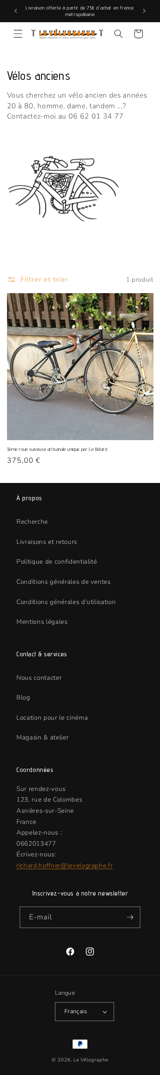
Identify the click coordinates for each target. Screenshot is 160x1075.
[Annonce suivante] (144, 11)
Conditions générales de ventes (63, 581)
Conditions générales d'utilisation (66, 601)
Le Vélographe (90, 1059)
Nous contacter (39, 677)
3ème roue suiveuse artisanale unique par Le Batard (57, 449)
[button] (18, 34)
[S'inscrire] (130, 917)
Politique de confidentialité (56, 561)
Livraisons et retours (46, 541)
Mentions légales (42, 621)
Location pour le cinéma (52, 717)
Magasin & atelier (42, 737)
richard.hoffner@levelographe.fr (64, 865)
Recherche (32, 521)
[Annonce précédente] (16, 11)
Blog (23, 697)
